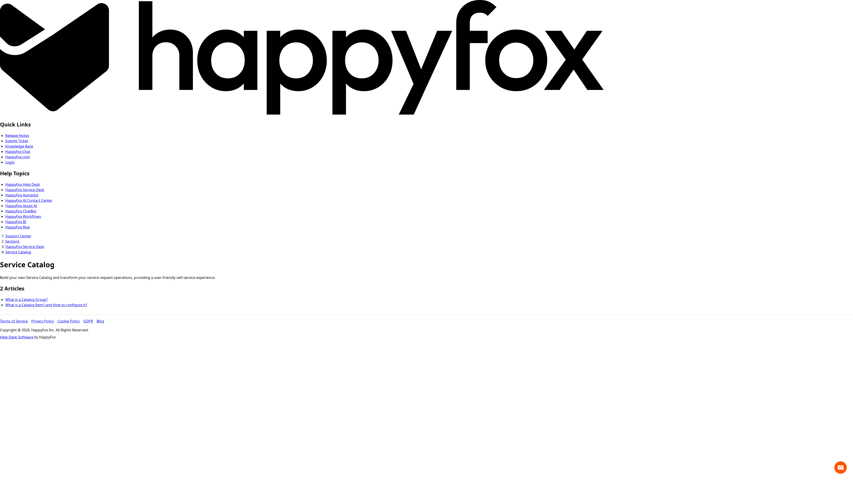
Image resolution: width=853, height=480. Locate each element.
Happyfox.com (17, 156)
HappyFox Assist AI (21, 205)
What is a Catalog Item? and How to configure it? (46, 304)
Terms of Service (14, 321)
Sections (12, 241)
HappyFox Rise (17, 227)
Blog (100, 321)
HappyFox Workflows (23, 216)
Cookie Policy (69, 321)
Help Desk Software (16, 337)
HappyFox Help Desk (22, 184)
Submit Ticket (16, 140)
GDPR (88, 321)
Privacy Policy (42, 321)
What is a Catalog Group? (26, 299)
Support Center (18, 236)
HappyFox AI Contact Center (28, 200)
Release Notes (17, 135)
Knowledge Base (19, 146)
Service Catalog (18, 252)
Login (10, 162)
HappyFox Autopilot (21, 195)
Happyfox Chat (17, 151)
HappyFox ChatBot (20, 211)
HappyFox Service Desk (24, 189)
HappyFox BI (15, 221)
